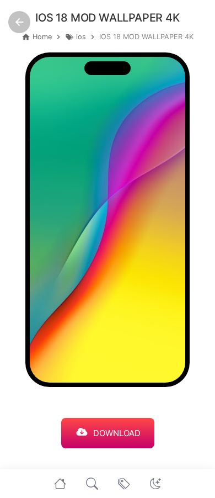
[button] (155, 483)
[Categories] (124, 484)
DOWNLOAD (117, 433)
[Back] (19, 22)
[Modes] (155, 483)
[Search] (92, 484)
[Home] (60, 484)
